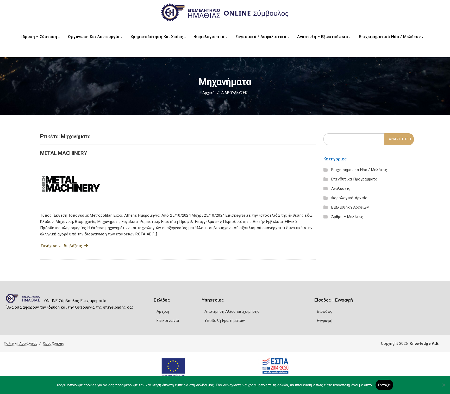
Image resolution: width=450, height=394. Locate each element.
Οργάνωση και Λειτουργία (94, 36)
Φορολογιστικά (210, 36)
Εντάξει (384, 385)
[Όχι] (443, 387)
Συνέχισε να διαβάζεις (62, 245)
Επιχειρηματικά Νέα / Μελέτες (390, 36)
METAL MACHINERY (63, 153)
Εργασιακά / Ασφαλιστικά (261, 36)
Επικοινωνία (168, 320)
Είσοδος (324, 311)
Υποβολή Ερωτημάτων (224, 320)
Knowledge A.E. (424, 343)
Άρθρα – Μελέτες (347, 216)
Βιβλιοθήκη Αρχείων (350, 207)
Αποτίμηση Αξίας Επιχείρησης (231, 311)
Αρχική (208, 93)
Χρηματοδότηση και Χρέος (157, 36)
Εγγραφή (324, 320)
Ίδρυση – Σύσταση (39, 36)
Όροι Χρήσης (53, 343)
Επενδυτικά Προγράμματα (354, 179)
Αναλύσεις (341, 188)
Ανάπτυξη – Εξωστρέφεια (323, 36)
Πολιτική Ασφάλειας (20, 343)
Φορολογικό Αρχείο (349, 198)
